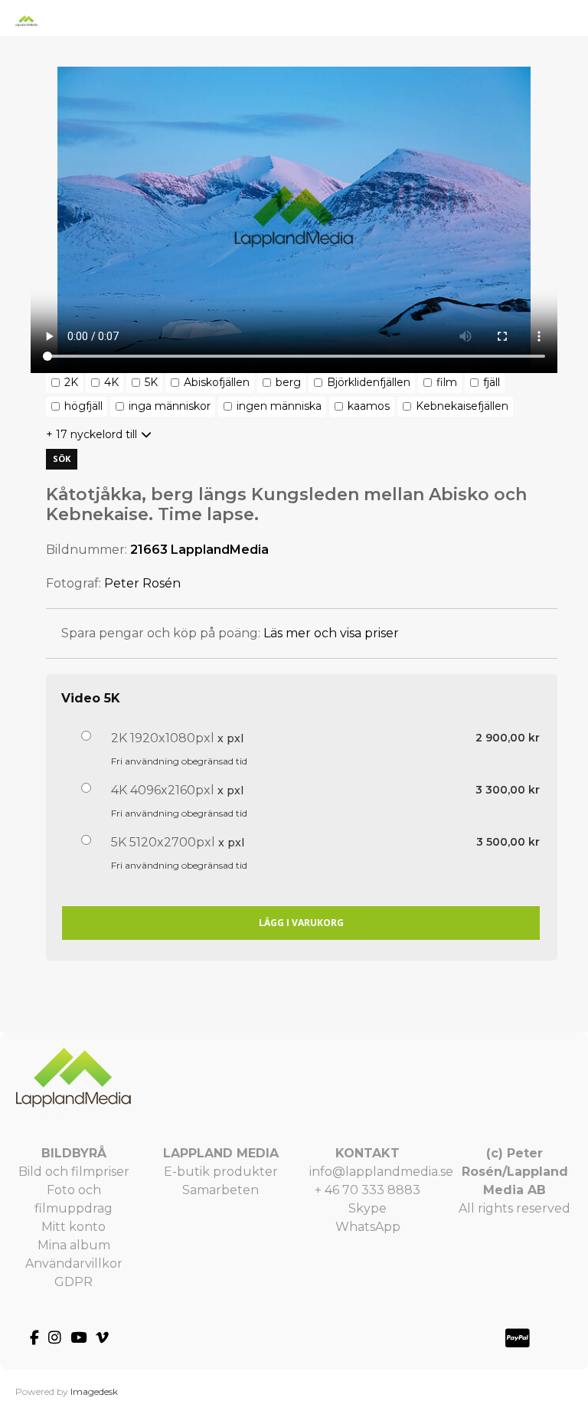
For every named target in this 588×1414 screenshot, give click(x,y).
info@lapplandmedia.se (381, 1171)
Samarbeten (220, 1190)
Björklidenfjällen (368, 382)
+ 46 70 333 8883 (367, 1190)
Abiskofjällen (217, 382)
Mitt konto (73, 1226)
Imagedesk (94, 1391)
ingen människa (279, 406)
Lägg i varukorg (301, 922)
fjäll (491, 382)
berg (288, 382)
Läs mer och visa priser (331, 633)
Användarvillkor (73, 1263)
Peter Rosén (142, 583)
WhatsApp (367, 1226)
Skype (367, 1208)
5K (151, 382)
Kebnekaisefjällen (462, 406)
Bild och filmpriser (73, 1171)
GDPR (73, 1282)
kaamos (369, 406)
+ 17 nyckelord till (91, 434)
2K (71, 382)
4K (111, 382)
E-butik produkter (221, 1171)
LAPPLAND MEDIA (221, 1153)
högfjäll (83, 406)
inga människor (170, 406)
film (446, 382)
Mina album (74, 1245)
